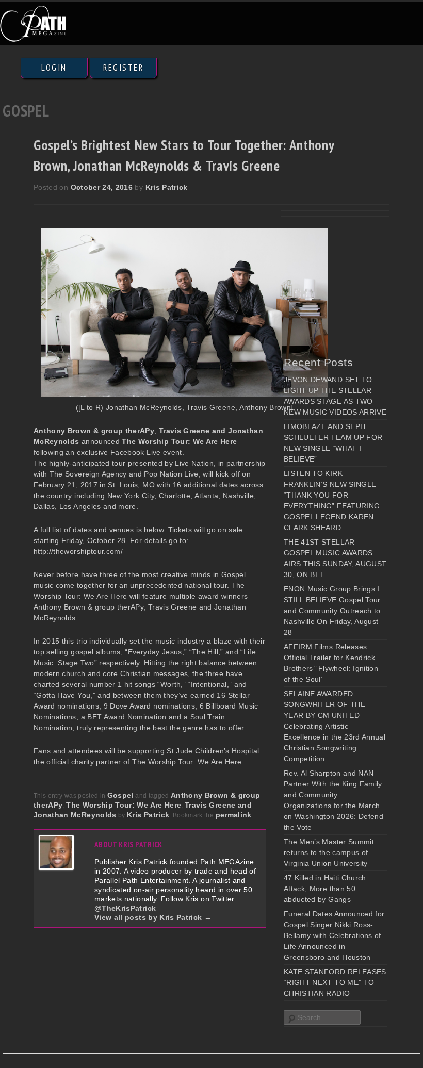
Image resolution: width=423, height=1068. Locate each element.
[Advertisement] (353, 279)
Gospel (120, 795)
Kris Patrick (166, 187)
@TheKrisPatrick (125, 908)
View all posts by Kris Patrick (153, 917)
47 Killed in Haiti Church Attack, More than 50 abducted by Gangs (325, 888)
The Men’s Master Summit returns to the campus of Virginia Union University (329, 852)
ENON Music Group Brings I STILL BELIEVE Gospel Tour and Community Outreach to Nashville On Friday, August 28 (332, 610)
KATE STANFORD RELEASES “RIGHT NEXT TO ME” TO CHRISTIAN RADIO (335, 982)
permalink (234, 815)
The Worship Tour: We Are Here (123, 805)
